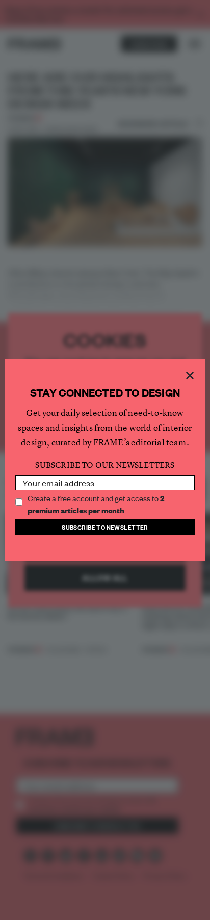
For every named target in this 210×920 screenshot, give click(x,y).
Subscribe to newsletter (105, 527)
